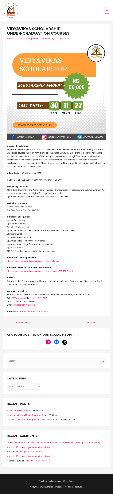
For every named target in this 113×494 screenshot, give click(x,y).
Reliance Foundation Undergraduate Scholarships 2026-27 (33, 419)
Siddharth (11, 442)
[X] (64, 342)
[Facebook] (56, 341)
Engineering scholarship (39, 38)
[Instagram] (48, 341)
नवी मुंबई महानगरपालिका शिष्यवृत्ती (37, 447)
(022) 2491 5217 (40, 298)
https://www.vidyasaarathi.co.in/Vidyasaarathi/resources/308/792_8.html (40, 271)
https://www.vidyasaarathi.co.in (34, 311)
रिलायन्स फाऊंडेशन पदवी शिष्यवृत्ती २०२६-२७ (24, 415)
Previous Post (20, 322)
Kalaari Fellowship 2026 (17, 410)
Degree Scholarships (17, 38)
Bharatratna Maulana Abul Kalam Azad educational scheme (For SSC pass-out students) (59, 442)
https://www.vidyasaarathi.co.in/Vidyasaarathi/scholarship (33, 261)
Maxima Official (14, 447)
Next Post (92, 322)
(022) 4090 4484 (19, 298)
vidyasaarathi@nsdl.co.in (24, 304)
